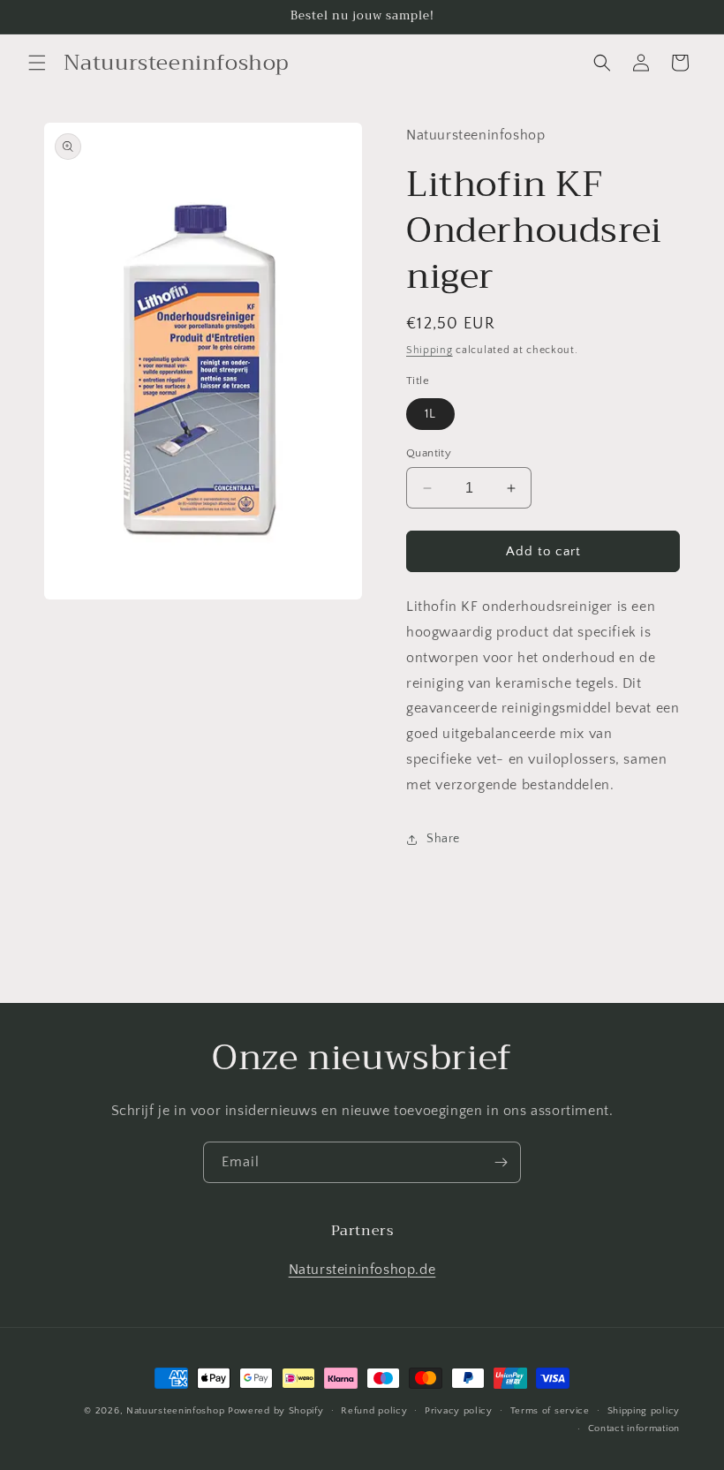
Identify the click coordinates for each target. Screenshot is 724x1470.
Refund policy (374, 1411)
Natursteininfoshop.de (362, 1270)
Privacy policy (459, 1411)
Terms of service (550, 1411)
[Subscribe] (500, 1162)
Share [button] (443, 839)
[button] (37, 62)
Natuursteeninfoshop (175, 1411)
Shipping (429, 350)
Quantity (428, 453)
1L (430, 414)
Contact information (634, 1428)
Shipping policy (644, 1411)
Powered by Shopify (276, 1411)
